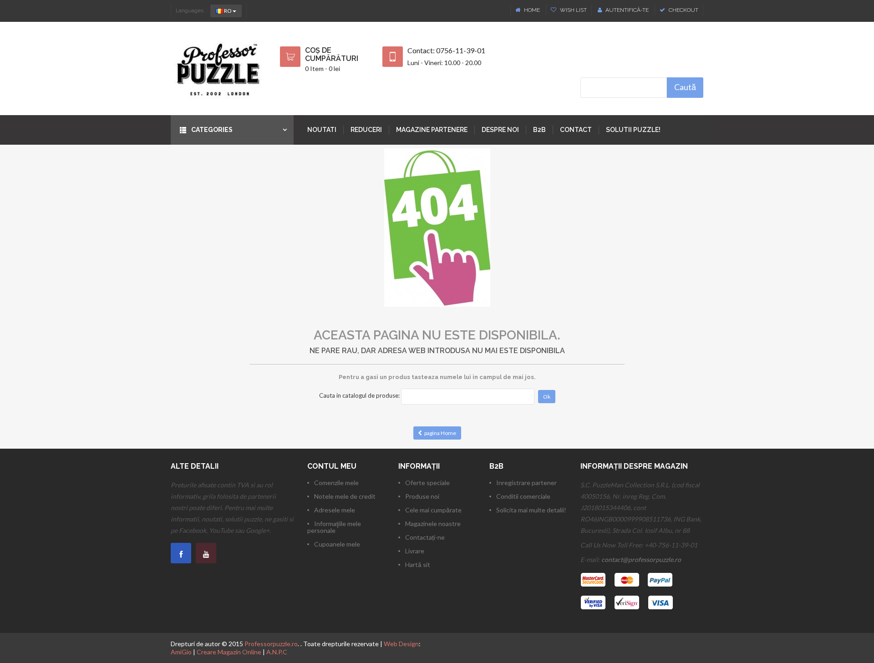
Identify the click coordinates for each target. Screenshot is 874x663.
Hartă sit (417, 564)
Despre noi (500, 129)
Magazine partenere (431, 129)
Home (532, 10)
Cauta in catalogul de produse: (359, 395)
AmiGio (181, 652)
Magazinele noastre (433, 523)
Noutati (321, 129)
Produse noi (422, 496)
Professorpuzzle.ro (271, 644)
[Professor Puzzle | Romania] (218, 68)
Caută (685, 87)
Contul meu (331, 466)
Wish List (573, 10)
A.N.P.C (276, 652)
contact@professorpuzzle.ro (641, 559)
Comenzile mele (336, 482)
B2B (539, 129)
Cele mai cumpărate (433, 510)
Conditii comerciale (523, 496)
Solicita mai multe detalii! (531, 510)
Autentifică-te (627, 10)
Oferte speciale (427, 482)
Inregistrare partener (526, 482)
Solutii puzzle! (633, 129)
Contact (576, 129)
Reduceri (366, 129)
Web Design (401, 644)
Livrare (414, 551)
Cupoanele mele (337, 544)
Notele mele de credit (345, 496)
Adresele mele (334, 510)
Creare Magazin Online (229, 652)
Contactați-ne (425, 537)
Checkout (682, 10)
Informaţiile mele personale (334, 527)
